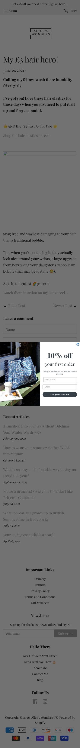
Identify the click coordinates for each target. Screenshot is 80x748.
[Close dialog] (78, 344)
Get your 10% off (59, 394)
